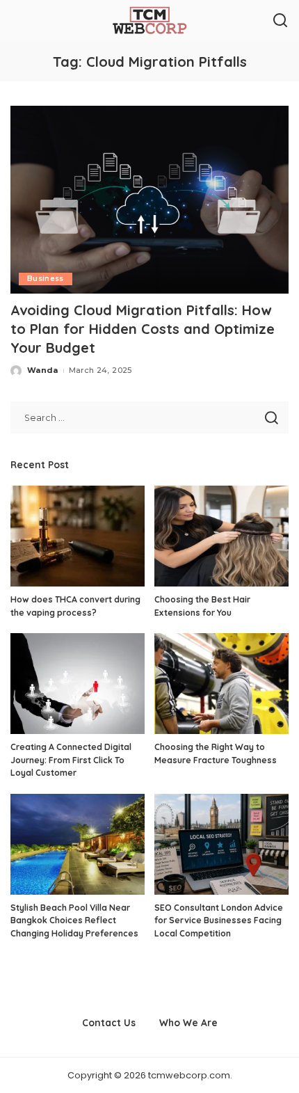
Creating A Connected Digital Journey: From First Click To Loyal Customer (70, 760)
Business (45, 278)
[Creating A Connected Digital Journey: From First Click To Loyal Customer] (77, 683)
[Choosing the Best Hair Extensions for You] (221, 536)
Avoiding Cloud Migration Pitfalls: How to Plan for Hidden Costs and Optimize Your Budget (142, 328)
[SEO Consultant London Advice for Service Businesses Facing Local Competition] (221, 844)
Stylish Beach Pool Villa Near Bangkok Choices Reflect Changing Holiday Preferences (74, 920)
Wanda (42, 370)
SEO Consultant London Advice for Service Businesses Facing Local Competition (218, 920)
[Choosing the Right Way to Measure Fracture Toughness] (221, 683)
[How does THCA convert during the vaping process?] (77, 536)
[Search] (280, 21)
